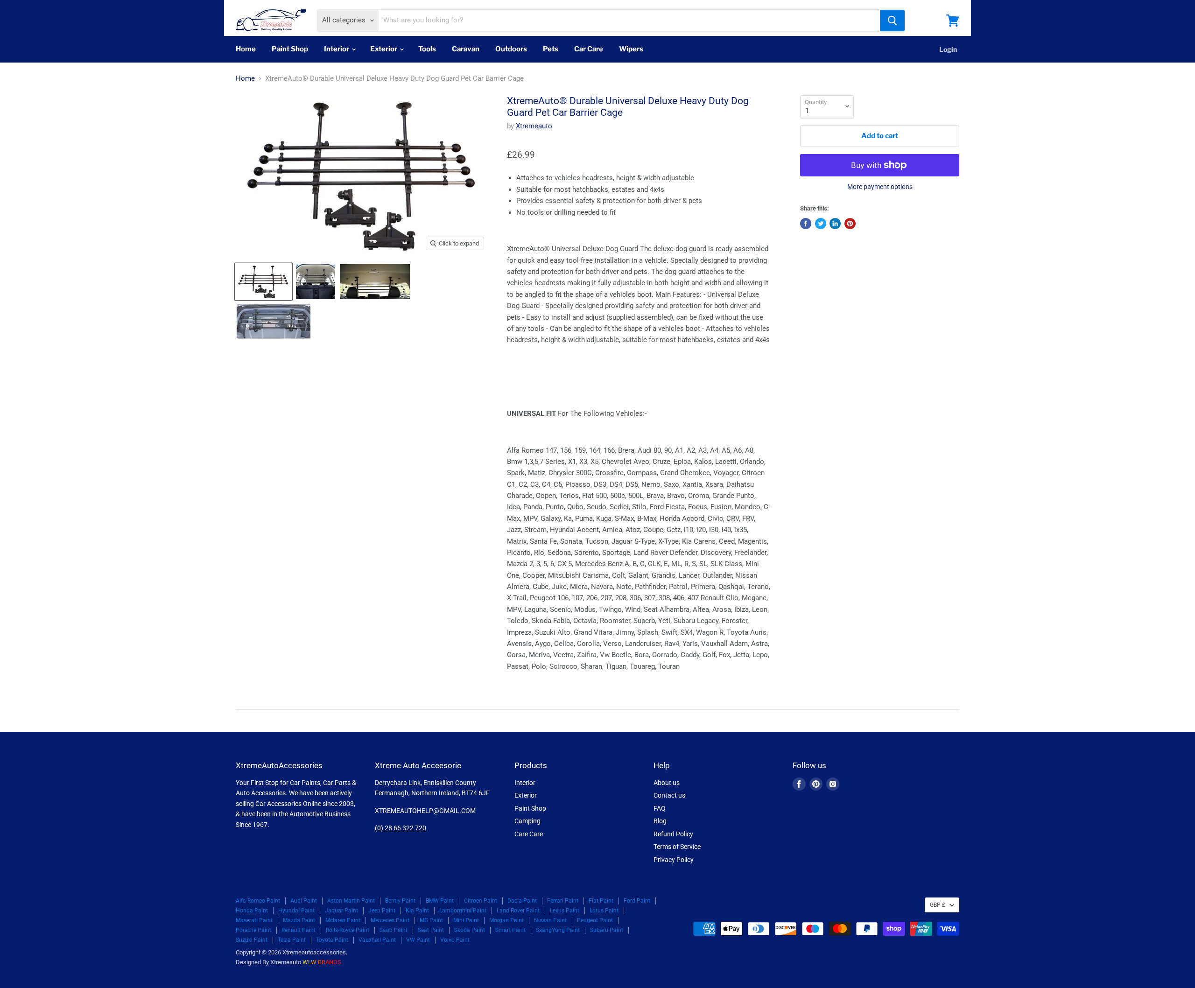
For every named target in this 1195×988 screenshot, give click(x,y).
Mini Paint (466, 920)
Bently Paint (400, 900)
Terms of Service (677, 846)
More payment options (880, 186)
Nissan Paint (550, 920)
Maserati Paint (254, 920)
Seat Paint (431, 930)
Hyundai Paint (296, 910)
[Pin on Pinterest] (850, 223)
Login (948, 49)
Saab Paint (394, 930)
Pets (550, 49)
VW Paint (418, 940)
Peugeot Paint (595, 920)
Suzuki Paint (251, 940)
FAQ (660, 808)
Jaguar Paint (341, 910)
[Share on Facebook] (805, 223)
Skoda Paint (469, 930)
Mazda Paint (299, 920)
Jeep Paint (381, 910)
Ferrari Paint (562, 900)
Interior (337, 49)
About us (667, 782)
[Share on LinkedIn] (835, 223)
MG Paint (431, 920)
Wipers (631, 49)
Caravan (465, 49)
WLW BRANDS (321, 962)
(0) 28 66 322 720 (400, 828)
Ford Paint (637, 900)
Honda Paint (252, 910)
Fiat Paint (601, 900)
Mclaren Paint (342, 920)
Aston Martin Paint (351, 900)
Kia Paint (417, 910)
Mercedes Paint (390, 920)
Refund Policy (673, 834)
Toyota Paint (332, 940)
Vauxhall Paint (377, 940)
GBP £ (937, 905)
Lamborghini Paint (462, 910)
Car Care (588, 49)
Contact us (669, 795)
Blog (660, 821)
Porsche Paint (253, 930)
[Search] (892, 20)
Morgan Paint (506, 920)
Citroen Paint (480, 900)
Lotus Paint (604, 910)
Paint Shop (290, 49)
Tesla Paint (292, 940)
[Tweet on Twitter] (820, 223)
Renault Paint (298, 930)
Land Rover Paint (518, 910)
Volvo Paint (455, 940)
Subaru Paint (606, 930)
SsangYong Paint (558, 930)
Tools (427, 49)
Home (246, 49)
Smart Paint (510, 930)
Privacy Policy (674, 859)
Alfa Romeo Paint (258, 900)
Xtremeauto (534, 126)
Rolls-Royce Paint (347, 930)
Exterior (384, 49)
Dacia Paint (522, 900)
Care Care (528, 834)
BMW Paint (440, 900)
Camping (527, 821)
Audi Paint (303, 900)
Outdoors (511, 49)
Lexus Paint (564, 910)
